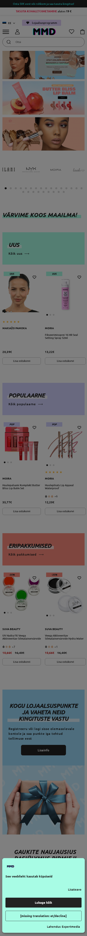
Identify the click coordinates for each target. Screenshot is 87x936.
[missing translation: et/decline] (43, 916)
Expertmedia (71, 926)
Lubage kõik (43, 902)
